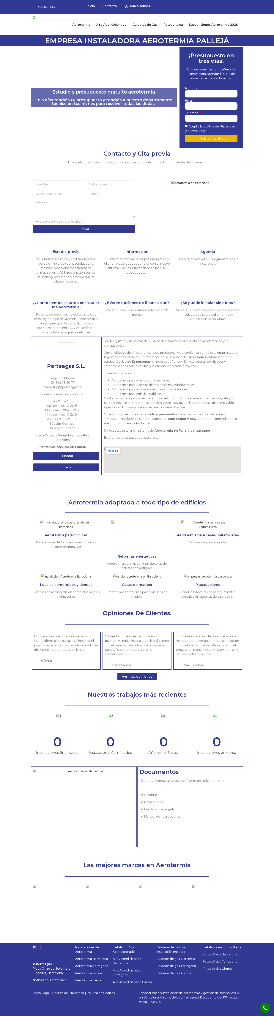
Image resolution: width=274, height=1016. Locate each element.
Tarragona (176, 966)
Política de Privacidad (68, 993)
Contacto (109, 6)
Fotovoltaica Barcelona (220, 954)
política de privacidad (67, 221)
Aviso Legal (41, 993)
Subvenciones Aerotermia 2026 (213, 24)
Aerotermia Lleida (88, 980)
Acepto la (59, 221)
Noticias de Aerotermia (49, 980)
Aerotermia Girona (89, 973)
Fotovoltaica (173, 24)
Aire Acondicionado (111, 24)
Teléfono (192, 113)
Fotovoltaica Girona (217, 969)
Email (189, 100)
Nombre (191, 88)
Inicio (91, 6)
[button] (142, 183)
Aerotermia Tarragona (91, 966)
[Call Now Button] (265, 1008)
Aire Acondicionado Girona (132, 982)
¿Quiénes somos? (138, 6)
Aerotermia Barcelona (91, 959)
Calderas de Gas (145, 24)
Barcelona (176, 959)
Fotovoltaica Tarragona (220, 961)
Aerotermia (81, 24)
